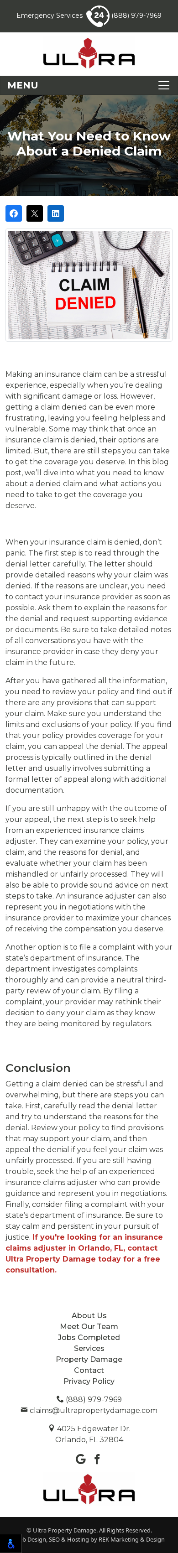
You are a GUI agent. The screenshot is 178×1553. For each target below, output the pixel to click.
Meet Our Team (89, 1326)
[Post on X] (34, 213)
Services (89, 1348)
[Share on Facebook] (13, 213)
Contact (89, 1370)
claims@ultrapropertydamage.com (92, 1410)
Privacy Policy (89, 1381)
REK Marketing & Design (132, 1539)
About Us (89, 1315)
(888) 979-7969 (136, 15)
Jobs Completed (89, 1337)
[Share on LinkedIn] (55, 213)
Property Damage (89, 1359)
